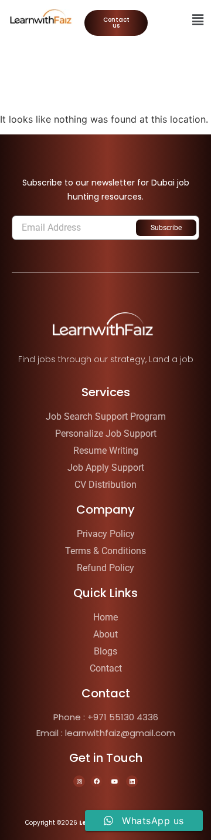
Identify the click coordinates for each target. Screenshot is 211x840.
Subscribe (166, 228)
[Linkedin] (132, 781)
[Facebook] (97, 781)
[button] (198, 20)
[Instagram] (79, 781)
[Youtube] (114, 781)
